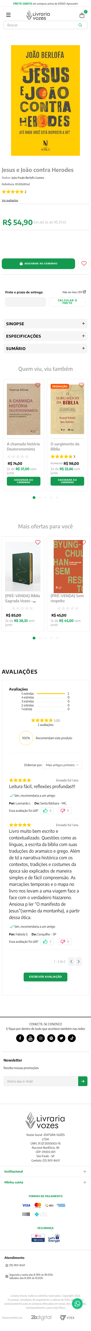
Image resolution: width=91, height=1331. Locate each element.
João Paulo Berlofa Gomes (28, 177)
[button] (34, 638)
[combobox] (45, 25)
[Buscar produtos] (81, 25)
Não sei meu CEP (72, 292)
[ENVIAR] (82, 1081)
